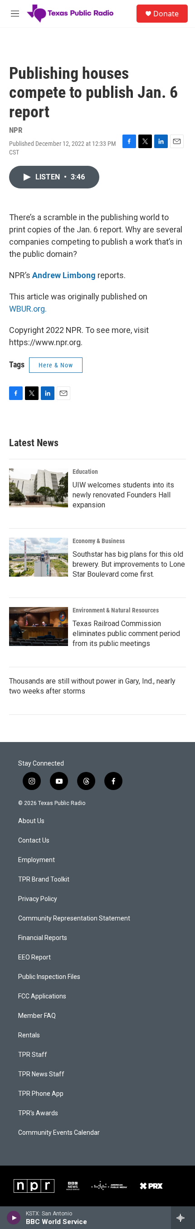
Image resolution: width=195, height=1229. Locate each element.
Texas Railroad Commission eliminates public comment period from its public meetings (126, 633)
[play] (14, 1217)
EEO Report (34, 957)
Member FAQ (37, 1015)
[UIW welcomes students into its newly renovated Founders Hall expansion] (38, 487)
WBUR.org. (28, 308)
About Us (31, 821)
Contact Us (33, 840)
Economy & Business (99, 541)
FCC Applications (42, 996)
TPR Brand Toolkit (43, 879)
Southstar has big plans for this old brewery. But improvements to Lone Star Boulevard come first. (129, 564)
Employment (36, 860)
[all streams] (183, 1217)
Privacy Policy (37, 899)
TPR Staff (32, 1054)
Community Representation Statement (74, 918)
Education (85, 471)
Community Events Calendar (59, 1132)
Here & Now (56, 365)
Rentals (29, 1035)
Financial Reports (42, 938)
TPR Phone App (40, 1093)
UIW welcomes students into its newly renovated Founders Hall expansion (123, 495)
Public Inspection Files (49, 977)
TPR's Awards (38, 1113)
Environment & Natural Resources (116, 610)
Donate (166, 14)
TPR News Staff (41, 1074)
